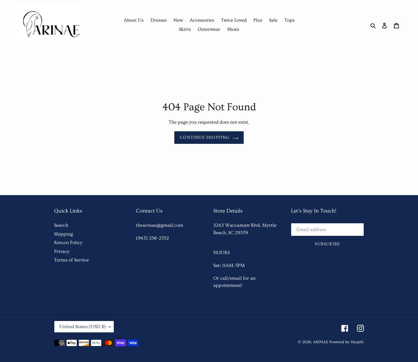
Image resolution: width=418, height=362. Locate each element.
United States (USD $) (82, 326)
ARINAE (320, 342)
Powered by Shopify (346, 342)
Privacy (61, 251)
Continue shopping (204, 137)
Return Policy (68, 242)
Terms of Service (71, 260)
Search (61, 225)
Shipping (63, 234)
